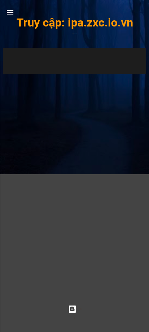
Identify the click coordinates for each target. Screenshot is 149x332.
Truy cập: (42, 22)
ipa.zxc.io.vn (100, 22)
